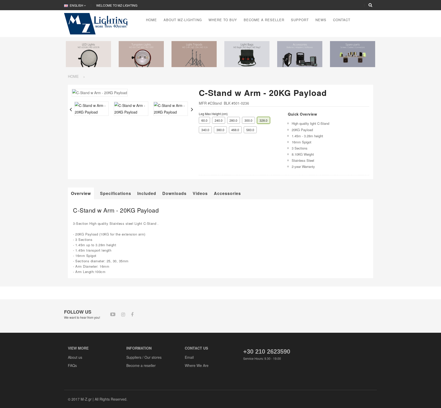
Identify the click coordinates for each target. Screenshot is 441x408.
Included (146, 193)
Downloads (174, 193)
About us (75, 357)
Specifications (115, 193)
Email (189, 357)
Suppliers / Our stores (144, 357)
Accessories (227, 193)
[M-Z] (97, 23)
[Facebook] (132, 314)
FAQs (72, 365)
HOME (73, 76)
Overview (81, 193)
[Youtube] (112, 314)
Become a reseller (141, 365)
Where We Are (197, 365)
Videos (200, 193)
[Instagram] (123, 314)
